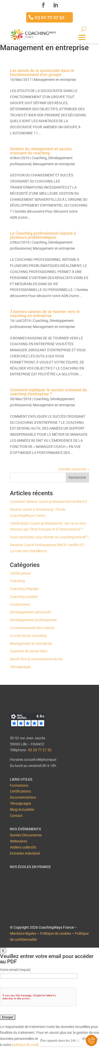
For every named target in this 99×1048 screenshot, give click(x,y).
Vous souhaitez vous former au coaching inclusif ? (49, 537)
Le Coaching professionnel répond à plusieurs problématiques (43, 235)
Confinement (20, 604)
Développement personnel (30, 612)
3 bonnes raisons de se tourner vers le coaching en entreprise (45, 313)
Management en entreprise (55, 80)
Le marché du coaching (28, 636)
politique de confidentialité (32, 1045)
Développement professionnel (33, 620)
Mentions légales (23, 933)
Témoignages (20, 667)
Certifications (20, 573)
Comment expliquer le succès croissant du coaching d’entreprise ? (48, 392)
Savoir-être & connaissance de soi (36, 659)
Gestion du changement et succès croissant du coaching (41, 150)
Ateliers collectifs (23, 847)
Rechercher (77, 477)
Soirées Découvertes (26, 835)
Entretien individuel (25, 853)
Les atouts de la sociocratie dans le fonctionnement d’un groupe (42, 72)
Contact (16, 816)
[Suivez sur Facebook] (43, 5)
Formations (19, 785)
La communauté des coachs (32, 628)
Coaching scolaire (24, 597)
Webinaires (18, 841)
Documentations (23, 797)
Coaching (39, 158)
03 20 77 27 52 (49, 17)
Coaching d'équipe (24, 589)
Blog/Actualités (22, 809)
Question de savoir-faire (28, 651)
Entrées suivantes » (74, 469)
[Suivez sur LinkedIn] (56, 5)
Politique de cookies (55, 933)
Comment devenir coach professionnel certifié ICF (49, 502)
